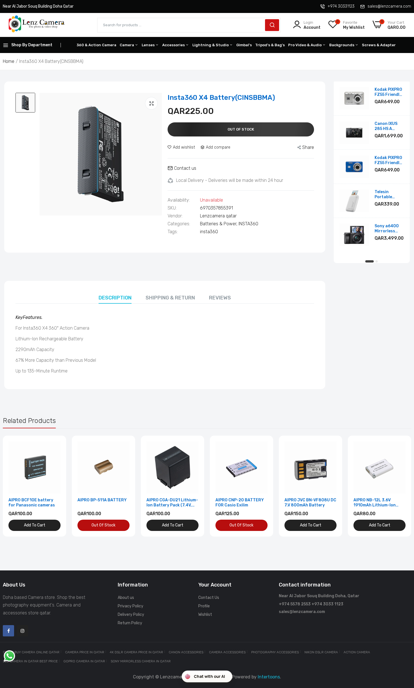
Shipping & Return (170, 298)
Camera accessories (227, 652)
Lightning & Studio (211, 45)
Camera (127, 45)
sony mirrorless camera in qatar (141, 661)
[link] (56, 446)
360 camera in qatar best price (30, 661)
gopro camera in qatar (84, 661)
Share (308, 147)
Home (8, 61)
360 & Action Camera (96, 45)
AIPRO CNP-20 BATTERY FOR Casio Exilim (239, 503)
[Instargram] (22, 630)
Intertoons (269, 677)
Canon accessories (186, 652)
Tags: (173, 231)
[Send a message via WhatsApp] (9, 656)
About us (126, 597)
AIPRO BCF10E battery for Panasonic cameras (31, 503)
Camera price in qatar (84, 652)
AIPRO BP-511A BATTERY (102, 500)
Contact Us (208, 597)
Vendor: (175, 216)
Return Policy (130, 623)
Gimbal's (244, 45)
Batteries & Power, (219, 223)
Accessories (174, 45)
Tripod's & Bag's (270, 45)
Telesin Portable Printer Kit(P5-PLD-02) (389, 194)
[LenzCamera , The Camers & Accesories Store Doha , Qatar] (36, 25)
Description (115, 298)
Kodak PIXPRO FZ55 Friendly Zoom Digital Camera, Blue (388, 160)
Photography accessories (275, 652)
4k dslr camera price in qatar (136, 652)
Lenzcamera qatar (218, 216)
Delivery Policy (131, 614)
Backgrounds (342, 45)
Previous (17, 486)
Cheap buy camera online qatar (31, 652)
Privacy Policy (130, 606)
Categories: (179, 223)
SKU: (172, 208)
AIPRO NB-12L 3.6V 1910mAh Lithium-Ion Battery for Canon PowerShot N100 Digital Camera (377, 503)
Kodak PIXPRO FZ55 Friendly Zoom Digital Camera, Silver (389, 92)
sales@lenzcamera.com (389, 6)
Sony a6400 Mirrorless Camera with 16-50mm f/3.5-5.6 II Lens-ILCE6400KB (387, 229)
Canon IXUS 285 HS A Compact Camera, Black (389, 126)
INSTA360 (248, 223)
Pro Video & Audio (305, 45)
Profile (204, 606)
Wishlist (205, 614)
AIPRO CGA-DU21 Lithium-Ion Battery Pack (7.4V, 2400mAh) (172, 503)
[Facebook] (8, 630)
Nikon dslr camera (321, 652)
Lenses (148, 45)
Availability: (179, 200)
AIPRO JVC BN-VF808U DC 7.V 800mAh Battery (310, 503)
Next (397, 486)
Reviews (220, 298)
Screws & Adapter (379, 45)
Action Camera (357, 652)
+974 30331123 (341, 6)
